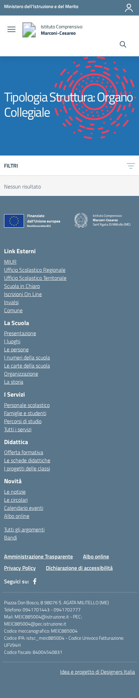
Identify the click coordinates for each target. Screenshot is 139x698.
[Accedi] (129, 7)
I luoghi (12, 341)
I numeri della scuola (27, 357)
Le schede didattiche (27, 460)
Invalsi (11, 302)
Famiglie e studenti (25, 413)
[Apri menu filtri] (131, 165)
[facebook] (35, 581)
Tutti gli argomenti (24, 529)
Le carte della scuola (27, 365)
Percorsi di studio (22, 421)
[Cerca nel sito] (123, 45)
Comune (13, 310)
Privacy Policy (20, 568)
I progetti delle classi (27, 468)
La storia (13, 382)
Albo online (16, 516)
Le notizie (15, 492)
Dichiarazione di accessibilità (79, 568)
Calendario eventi (23, 508)
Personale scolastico (27, 405)
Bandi (10, 537)
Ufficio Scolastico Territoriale (35, 278)
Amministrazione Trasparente (38, 556)
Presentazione (20, 333)
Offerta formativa (23, 452)
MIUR (10, 262)
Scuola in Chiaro (22, 286)
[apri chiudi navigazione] (11, 30)
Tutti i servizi (17, 429)
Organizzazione (21, 374)
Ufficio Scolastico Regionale (34, 270)
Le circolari (16, 500)
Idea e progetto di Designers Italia (97, 672)
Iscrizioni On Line (23, 294)
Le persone (16, 349)
